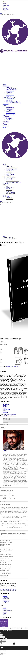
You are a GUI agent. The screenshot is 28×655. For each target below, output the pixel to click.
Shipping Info (6, 597)
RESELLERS (9, 110)
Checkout (5, 8)
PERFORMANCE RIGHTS (9, 97)
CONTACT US (9, 119)
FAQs (4, 105)
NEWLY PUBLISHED (11, 89)
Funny (4, 408)
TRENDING (9, 92)
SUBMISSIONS (9, 109)
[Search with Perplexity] (1, 645)
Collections (7, 414)
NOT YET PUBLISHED (11, 88)
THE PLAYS (6, 86)
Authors (5, 612)
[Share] (3, 653)
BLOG (4, 115)
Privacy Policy (6, 599)
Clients (4, 3)
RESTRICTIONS (10, 98)
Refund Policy (6, 598)
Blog (4, 614)
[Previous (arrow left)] (0, 654)
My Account (6, 9)
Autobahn (5, 405)
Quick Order (6, 5)
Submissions (6, 601)
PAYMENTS (9, 100)
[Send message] (14, 643)
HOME (4, 84)
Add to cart (3, 366)
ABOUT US (6, 116)
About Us (5, 596)
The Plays (13, 414)
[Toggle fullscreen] (2, 653)
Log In (4, 10)
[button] (1, 13)
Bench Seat (5, 406)
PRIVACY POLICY (10, 114)
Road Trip (5, 412)
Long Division (6, 409)
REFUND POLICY (10, 113)
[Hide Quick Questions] (1, 640)
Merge (4, 410)
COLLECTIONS (10, 95)
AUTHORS (5, 104)
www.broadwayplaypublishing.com (8, 590)
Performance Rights (7, 610)
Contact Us (5, 602)
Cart (4, 7)
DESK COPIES (9, 111)
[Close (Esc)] (4, 653)
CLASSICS (8, 93)
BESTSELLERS (10, 91)
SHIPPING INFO (10, 107)
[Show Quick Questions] (4, 640)
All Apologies (6, 404)
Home (4, 2)
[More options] (1, 635)
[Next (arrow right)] (2, 654)
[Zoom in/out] (0, 653)
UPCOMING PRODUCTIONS (13, 102)
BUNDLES (8, 96)
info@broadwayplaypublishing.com (8, 589)
